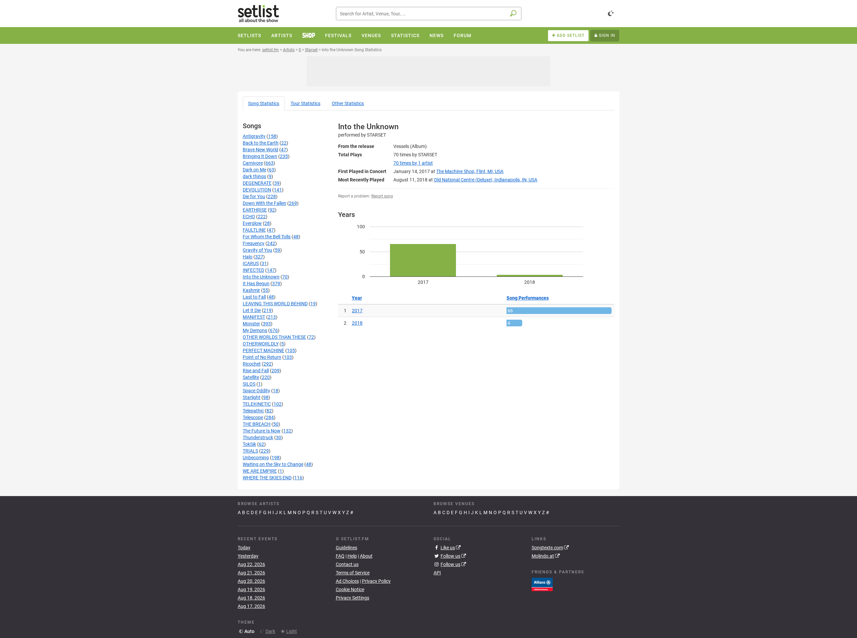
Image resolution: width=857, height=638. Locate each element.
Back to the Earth (261, 143)
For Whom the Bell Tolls (267, 236)
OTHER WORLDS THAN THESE (274, 337)
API (437, 572)
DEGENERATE (257, 183)
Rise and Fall (256, 370)
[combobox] (429, 13)
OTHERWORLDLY (261, 343)
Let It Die (252, 310)
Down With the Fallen (264, 203)
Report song (382, 196)
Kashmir (251, 290)
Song (263, 103)
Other (348, 103)
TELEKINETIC (257, 404)
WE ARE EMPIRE (260, 471)
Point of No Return (262, 357)
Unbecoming (256, 457)
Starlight (251, 397)
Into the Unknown (261, 277)
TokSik (249, 444)
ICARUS (251, 263)
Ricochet (252, 364)
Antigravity (254, 136)
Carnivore (253, 163)
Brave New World (260, 149)
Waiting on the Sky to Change (273, 464)
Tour (305, 103)
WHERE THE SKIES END (267, 477)
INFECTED (253, 270)
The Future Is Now (262, 430)
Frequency (253, 243)
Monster (251, 323)
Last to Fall (254, 297)
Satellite (251, 377)
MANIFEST (254, 317)
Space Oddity (256, 390)
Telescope (253, 417)
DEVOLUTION (257, 189)
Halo (247, 256)
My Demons (255, 330)
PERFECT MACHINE (263, 350)
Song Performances (528, 298)
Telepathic (253, 410)
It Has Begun (256, 283)
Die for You (254, 196)
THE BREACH (256, 424)
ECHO (249, 216)
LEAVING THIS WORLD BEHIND (275, 303)
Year (357, 298)
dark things (254, 176)
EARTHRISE (255, 210)
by (413, 163)
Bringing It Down (260, 156)
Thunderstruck (258, 437)
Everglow (252, 223)
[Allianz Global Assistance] (542, 583)
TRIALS (250, 451)
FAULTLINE (254, 230)
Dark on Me (254, 169)
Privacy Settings (352, 598)
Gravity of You (257, 250)
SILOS (249, 384)
